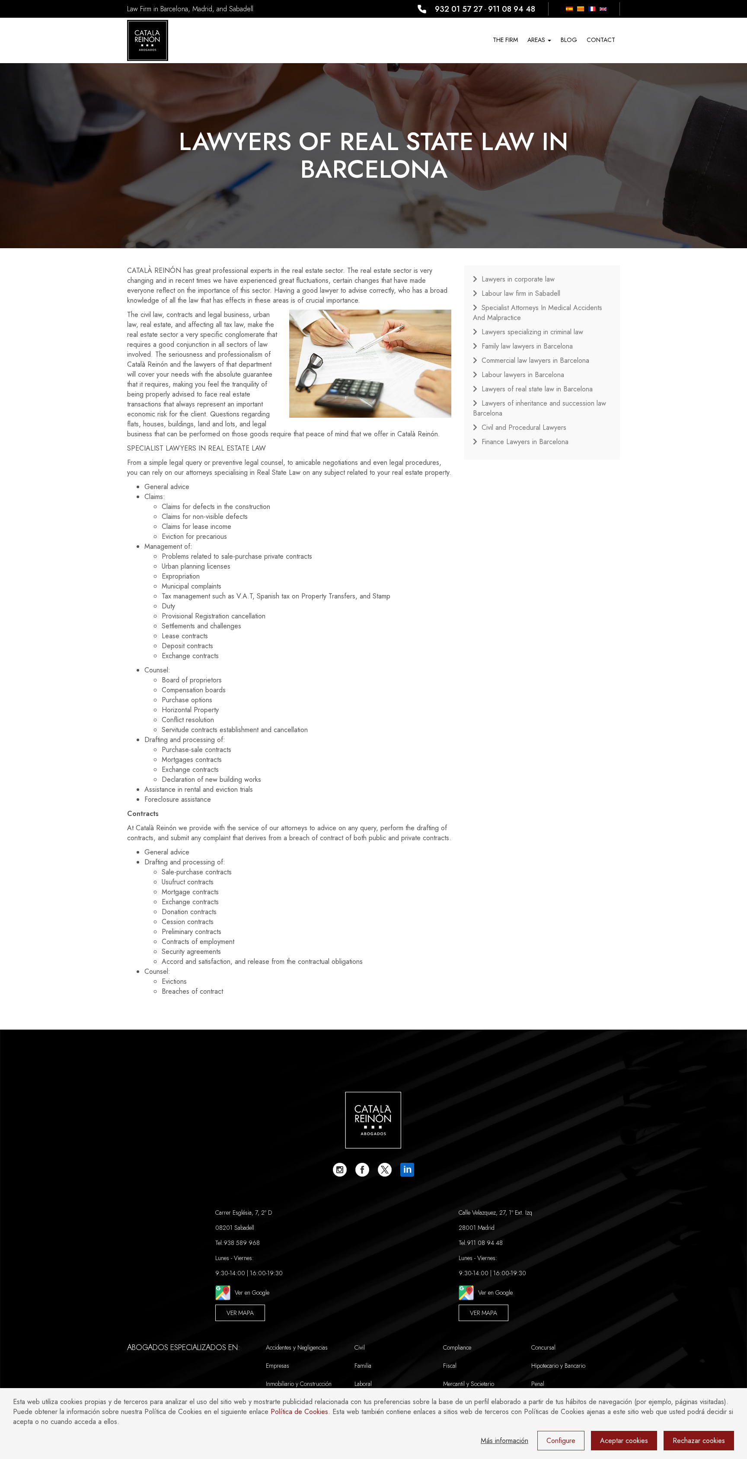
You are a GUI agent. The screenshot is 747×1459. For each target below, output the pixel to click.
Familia (362, 1365)
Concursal (543, 1347)
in (407, 1169)
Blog (569, 39)
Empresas (277, 1365)
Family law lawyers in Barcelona (527, 346)
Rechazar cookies (699, 1441)
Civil (359, 1347)
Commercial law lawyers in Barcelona (535, 360)
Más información (504, 1441)
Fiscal (449, 1365)
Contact (601, 39)
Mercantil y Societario (468, 1383)
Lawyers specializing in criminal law (532, 332)
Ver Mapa (240, 1313)
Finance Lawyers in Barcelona (525, 442)
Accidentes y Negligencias (297, 1347)
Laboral (363, 1383)
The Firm (505, 39)
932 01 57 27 (458, 9)
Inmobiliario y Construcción (299, 1383)
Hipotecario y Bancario (558, 1365)
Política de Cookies (299, 1412)
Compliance (457, 1347)
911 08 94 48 (511, 9)
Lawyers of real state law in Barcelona (537, 389)
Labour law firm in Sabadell (521, 293)
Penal (537, 1383)
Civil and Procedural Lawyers (524, 427)
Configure (560, 1441)
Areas (537, 39)
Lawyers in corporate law (518, 279)
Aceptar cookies (624, 1441)
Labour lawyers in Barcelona (523, 375)
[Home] (147, 40)
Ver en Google (252, 1292)
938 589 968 (241, 1242)
